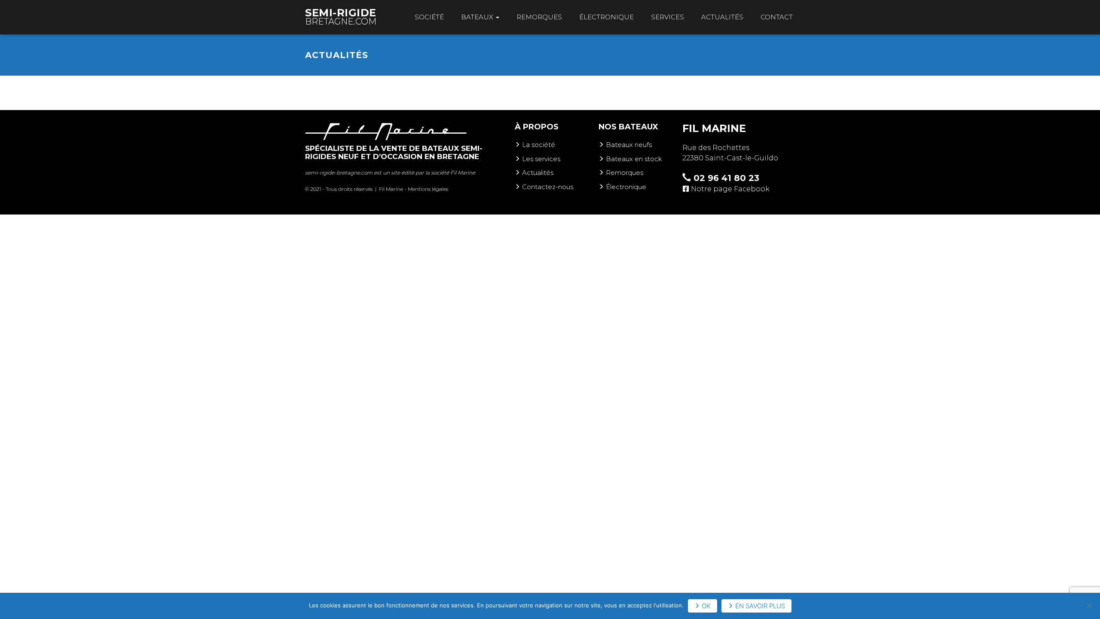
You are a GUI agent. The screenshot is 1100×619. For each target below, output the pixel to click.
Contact (777, 17)
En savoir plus (760, 606)
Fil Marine (462, 172)
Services (667, 17)
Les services (541, 159)
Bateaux (478, 17)
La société (538, 145)
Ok (706, 606)
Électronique (606, 17)
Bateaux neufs (629, 145)
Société (429, 17)
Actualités (722, 17)
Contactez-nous (547, 187)
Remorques (539, 17)
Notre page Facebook (730, 189)
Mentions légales (428, 189)
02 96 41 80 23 (725, 178)
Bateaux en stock (634, 159)
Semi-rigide (340, 16)
